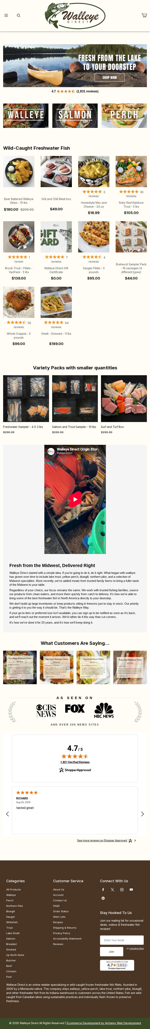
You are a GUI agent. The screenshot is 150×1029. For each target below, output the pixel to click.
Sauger (10, 916)
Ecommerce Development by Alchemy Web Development (104, 1023)
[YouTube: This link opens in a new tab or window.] (131, 890)
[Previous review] (7, 814)
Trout (9, 927)
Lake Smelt (13, 933)
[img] (75, 756)
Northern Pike (14, 905)
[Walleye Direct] (75, 15)
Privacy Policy (61, 933)
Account (58, 894)
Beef (9, 965)
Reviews (58, 944)
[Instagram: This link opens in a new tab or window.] (122, 890)
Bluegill (10, 911)
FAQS (56, 905)
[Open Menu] (6, 15)
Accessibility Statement (67, 938)
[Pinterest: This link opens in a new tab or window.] (103, 898)
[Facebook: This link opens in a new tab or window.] (103, 890)
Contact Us (60, 900)
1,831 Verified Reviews (75, 762)
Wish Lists (59, 916)
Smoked (11, 949)
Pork (9, 976)
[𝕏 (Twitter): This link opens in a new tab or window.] (112, 890)
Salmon (10, 938)
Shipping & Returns (64, 927)
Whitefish (12, 922)
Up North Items (15, 954)
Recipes (58, 922)
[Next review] (142, 814)
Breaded (11, 944)
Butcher (11, 960)
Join (111, 951)
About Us (58, 889)
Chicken (11, 971)
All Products (13, 889)
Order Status (61, 911)
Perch (9, 900)
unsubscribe (136, 948)
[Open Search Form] (18, 15)
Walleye (11, 894)
